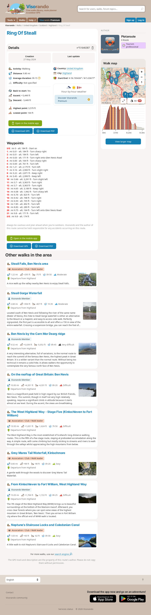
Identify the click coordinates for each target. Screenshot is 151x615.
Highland (67, 73)
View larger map (123, 141)
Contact (9, 592)
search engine (62, 554)
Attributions (106, 103)
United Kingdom (75, 68)
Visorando (10, 25)
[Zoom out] (141, 77)
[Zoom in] (141, 71)
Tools (10, 20)
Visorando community (16, 597)
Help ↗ (32, 20)
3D (137, 100)
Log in (141, 20)
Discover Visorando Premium (67, 99)
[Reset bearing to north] (141, 82)
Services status (65, 609)
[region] (123, 86)
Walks (22, 20)
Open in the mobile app (27, 123)
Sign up (130, 20)
